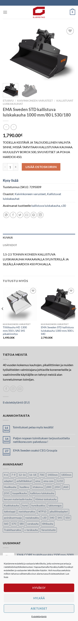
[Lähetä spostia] (20, 389)
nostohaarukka (27, 511)
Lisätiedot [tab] (10, 245)
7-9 (13, 474)
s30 (63, 205)
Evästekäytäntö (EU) (16, 402)
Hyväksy (38, 587)
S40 (52, 517)
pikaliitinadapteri (59, 511)
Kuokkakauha (11, 505)
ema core (49, 481)
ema (37, 481)
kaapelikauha (19, 493)
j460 (65, 487)
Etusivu (8, 100)
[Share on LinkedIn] (40, 215)
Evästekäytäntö (39, 616)
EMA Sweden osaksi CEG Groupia (35, 450)
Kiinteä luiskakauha (46, 499)
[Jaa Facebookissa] (13, 215)
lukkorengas (55, 505)
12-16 (22, 474)
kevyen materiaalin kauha (18, 499)
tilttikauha (47, 523)
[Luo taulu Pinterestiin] (33, 215)
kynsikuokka (38, 505)
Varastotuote (48, 529)
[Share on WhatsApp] (6, 215)
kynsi (25, 505)
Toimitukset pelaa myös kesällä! (33, 427)
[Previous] (9, 53)
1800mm (66, 474)
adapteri (8, 481)
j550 (6, 493)
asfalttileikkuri (24, 481)
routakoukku (32, 517)
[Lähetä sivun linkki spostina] (27, 215)
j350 (57, 487)
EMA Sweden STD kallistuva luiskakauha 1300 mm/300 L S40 (57, 330)
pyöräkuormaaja (13, 517)
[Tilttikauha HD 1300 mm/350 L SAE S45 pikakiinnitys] (20, 304)
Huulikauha (10, 487)
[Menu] (5, 12)
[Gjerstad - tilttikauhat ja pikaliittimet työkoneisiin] (39, 12)
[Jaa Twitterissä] (20, 215)
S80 (22, 523)
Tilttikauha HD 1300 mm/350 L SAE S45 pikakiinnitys (15, 330)
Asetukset (39, 608)
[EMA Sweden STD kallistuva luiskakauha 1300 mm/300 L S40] (58, 304)
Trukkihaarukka (12, 529)
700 (42, 474)
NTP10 (42, 511)
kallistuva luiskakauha (45, 205)
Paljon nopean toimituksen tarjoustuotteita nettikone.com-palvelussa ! (41, 439)
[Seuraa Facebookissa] (6, 389)
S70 (14, 523)
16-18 (32, 474)
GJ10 (60, 481)
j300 (48, 487)
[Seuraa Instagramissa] (13, 389)
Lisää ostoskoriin (41, 167)
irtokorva (38, 487)
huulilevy (24, 487)
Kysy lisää (10, 180)
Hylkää (39, 598)
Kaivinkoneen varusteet (35, 100)
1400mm (53, 474)
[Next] (69, 53)
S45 (60, 517)
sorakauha (33, 523)
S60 (6, 523)
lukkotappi (9, 511)
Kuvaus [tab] (8, 237)
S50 (68, 517)
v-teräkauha (31, 529)
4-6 (6, 474)
